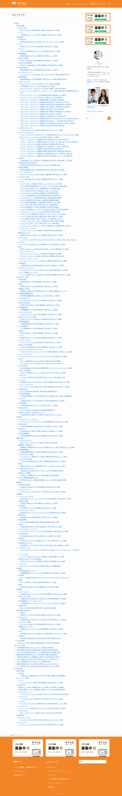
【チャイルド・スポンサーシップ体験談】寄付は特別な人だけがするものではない (45, 102)
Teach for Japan (23, 407)
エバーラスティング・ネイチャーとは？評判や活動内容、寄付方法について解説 (44, 421)
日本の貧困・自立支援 (23, 610)
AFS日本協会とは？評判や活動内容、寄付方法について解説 (38, 281)
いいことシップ (23, 706)
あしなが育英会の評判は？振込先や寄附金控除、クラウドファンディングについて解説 (46, 368)
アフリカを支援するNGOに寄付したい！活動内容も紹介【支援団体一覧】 (39, 652)
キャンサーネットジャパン (26, 510)
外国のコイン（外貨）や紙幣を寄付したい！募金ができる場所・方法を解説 (41, 687)
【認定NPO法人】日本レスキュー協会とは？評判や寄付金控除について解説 (43, 598)
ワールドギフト (23, 696)
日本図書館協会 (23, 307)
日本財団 (21, 575)
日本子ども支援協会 (24, 370)
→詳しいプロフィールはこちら (95, 111)
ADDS (20, 284)
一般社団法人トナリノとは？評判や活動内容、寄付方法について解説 (41, 35)
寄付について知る (20, 645)
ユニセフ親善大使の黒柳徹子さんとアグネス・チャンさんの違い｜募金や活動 (43, 186)
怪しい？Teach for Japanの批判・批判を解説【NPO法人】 (37, 410)
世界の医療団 (22, 519)
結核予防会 (22, 515)
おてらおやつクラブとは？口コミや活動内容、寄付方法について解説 (41, 300)
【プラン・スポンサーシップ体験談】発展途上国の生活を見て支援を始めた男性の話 (45, 151)
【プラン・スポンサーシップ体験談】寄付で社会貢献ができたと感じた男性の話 (44, 139)
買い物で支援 (20, 671)
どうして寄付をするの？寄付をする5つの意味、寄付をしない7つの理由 (38, 666)
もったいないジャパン (25, 692)
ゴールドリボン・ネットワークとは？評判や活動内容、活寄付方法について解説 (44, 531)
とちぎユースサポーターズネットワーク (30, 349)
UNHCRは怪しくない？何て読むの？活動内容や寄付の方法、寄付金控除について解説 (46, 160)
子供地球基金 (22, 403)
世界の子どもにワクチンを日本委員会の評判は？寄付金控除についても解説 (43, 561)
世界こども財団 (23, 58)
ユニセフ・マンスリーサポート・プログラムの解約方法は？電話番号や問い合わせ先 (45, 225)
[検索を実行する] (109, 118)
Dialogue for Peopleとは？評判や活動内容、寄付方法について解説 (40, 487)
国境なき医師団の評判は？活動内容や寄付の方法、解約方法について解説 (42, 170)
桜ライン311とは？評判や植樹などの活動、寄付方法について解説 (40, 30)
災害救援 (19, 589)
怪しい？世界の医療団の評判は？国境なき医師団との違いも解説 (39, 522)
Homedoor (22, 636)
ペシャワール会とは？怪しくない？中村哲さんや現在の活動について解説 (42, 556)
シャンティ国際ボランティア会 (28, 272)
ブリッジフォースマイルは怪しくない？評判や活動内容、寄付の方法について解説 (45, 386)
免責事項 (50, 787)
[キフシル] (19, 3)
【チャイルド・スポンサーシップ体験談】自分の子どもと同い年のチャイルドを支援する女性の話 (49, 118)
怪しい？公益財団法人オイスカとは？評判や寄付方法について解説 (40, 51)
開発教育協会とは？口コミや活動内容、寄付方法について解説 (39, 56)
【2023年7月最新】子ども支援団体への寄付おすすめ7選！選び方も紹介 (38, 657)
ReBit (20, 584)
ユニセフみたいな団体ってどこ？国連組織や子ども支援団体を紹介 (40, 188)
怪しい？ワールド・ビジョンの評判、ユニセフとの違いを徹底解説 (40, 84)
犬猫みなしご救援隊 (24, 473)
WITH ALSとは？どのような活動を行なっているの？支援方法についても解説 (43, 540)
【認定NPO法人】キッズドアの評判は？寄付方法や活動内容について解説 (42, 400)
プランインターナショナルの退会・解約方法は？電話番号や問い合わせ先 (42, 144)
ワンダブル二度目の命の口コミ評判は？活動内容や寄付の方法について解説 (43, 461)
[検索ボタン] (109, 4)
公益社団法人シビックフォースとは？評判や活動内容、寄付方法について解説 (43, 594)
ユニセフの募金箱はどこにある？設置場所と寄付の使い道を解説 (39, 207)
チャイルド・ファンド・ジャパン (28, 258)
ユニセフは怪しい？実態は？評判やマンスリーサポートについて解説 (41, 184)
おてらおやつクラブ (24, 298)
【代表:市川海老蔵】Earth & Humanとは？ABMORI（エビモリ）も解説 (41, 426)
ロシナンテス (22, 563)
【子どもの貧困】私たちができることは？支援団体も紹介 (34, 661)
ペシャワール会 (23, 554)
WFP (20, 246)
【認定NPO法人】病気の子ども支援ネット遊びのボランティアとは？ (41, 414)
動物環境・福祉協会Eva (26, 445)
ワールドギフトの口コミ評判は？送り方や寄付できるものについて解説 (41, 699)
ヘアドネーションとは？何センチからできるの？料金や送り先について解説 (41, 724)
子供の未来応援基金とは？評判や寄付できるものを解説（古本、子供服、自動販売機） (46, 396)
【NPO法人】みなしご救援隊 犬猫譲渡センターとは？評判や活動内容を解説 (43, 480)
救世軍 (20, 580)
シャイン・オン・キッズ (26, 496)
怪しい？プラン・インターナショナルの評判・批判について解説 (39, 137)
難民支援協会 (22, 77)
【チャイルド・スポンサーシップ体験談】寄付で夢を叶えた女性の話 (41, 114)
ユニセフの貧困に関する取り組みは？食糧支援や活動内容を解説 (39, 200)
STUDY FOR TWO (24, 302)
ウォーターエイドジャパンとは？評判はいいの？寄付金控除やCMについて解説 (44, 270)
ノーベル (21, 335)
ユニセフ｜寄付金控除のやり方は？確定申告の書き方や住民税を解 (40, 195)
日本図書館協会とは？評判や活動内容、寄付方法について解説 (39, 309)
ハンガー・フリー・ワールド (27, 228)
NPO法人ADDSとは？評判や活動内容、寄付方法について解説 (39, 286)
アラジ (20, 44)
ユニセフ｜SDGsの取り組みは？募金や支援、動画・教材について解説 (41, 216)
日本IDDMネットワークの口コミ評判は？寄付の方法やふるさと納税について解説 (44, 545)
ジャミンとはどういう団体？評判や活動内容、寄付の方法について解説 (41, 682)
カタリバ (21, 358)
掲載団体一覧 (18, 775)
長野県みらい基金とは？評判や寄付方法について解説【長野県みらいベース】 (43, 291)
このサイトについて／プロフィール (58, 771)
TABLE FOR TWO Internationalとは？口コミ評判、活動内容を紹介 (40, 165)
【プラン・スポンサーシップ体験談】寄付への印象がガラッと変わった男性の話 (44, 146)
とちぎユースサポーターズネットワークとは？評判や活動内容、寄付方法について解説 (46, 351)
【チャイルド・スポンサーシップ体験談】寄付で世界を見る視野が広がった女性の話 (45, 111)
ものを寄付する (21, 685)
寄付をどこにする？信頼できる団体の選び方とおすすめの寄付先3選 (39, 643)
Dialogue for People (24, 484)
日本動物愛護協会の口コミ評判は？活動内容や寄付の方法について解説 (41, 452)
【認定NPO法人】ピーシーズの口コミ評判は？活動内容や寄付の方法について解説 (45, 382)
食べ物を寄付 (20, 715)
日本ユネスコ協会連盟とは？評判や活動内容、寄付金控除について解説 (41, 65)
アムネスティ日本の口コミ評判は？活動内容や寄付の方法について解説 (41, 179)
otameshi (21, 673)
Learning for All (23, 389)
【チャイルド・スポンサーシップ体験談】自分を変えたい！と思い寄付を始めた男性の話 (47, 121)
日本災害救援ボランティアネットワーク (30, 601)
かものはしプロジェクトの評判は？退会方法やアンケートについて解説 (41, 130)
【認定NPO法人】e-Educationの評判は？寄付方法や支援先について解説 (42, 265)
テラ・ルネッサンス (24, 489)
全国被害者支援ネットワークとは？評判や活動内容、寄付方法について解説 (43, 573)
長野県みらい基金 (24, 288)
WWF (20, 463)
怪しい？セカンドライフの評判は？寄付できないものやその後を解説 (41, 713)
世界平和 (19, 482)
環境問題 (19, 417)
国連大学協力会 (23, 67)
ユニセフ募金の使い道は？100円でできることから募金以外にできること (42, 218)
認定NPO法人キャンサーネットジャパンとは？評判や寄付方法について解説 (43, 512)
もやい (20, 631)
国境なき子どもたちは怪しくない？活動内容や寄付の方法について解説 (41, 235)
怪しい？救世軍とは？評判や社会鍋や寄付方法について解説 (38, 582)
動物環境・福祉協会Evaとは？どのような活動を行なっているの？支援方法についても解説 (47, 447)
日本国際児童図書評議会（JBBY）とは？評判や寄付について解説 (40, 295)
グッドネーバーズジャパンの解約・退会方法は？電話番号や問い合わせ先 (42, 256)
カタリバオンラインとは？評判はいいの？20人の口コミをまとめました (41, 363)
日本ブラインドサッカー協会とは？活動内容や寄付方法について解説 (41, 319)
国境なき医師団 (23, 167)
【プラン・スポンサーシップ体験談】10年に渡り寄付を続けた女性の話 (41, 149)
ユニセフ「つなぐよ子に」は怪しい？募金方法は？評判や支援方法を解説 (42, 221)
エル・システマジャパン (26, 354)
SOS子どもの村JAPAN (25, 344)
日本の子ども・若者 (22, 277)
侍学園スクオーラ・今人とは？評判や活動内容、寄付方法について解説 (41, 629)
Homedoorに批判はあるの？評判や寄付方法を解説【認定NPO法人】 (40, 638)
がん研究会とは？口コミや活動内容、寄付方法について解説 (38, 508)
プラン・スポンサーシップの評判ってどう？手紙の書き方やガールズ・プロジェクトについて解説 (49, 135)
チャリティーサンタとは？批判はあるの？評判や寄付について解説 (40, 342)
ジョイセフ (22, 242)
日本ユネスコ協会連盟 (25, 63)
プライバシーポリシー (54, 783)
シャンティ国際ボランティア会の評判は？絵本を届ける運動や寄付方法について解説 (45, 274)
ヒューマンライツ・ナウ (26, 72)
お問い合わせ (52, 767)
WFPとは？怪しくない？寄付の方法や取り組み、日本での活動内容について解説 (44, 249)
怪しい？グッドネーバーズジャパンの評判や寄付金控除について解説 (41, 253)
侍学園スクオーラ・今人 (26, 626)
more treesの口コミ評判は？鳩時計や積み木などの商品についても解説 (41, 431)
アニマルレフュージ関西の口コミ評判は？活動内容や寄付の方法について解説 (43, 456)
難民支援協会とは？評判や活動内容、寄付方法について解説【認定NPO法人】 (43, 79)
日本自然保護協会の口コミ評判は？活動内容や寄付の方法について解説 (41, 435)
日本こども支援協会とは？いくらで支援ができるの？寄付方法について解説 (43, 372)
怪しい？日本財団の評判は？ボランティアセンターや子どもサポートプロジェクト (45, 577)
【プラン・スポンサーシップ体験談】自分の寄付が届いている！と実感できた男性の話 (46, 153)
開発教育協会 (22, 53)
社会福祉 (19, 568)
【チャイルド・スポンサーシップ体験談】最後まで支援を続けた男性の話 (42, 100)
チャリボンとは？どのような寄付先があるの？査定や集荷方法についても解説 (43, 703)
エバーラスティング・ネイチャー (28, 419)
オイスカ (21, 49)
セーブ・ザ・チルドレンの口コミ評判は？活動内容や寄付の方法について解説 (43, 174)
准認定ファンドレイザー (93, 81)
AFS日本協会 (22, 279)
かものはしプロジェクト (26, 128)
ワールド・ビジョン (24, 81)
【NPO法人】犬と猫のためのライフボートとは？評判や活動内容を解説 (41, 470)
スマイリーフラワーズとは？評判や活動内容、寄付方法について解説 (41, 314)
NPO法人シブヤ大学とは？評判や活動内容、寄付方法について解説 (40, 615)
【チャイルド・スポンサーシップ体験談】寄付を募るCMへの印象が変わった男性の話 (46, 104)
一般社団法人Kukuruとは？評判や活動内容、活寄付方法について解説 (41, 526)
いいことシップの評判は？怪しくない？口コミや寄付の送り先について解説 (43, 708)
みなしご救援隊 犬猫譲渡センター (29, 477)
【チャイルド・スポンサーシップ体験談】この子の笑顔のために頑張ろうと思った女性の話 (47, 123)
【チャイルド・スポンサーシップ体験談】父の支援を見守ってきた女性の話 (43, 116)
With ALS (21, 538)
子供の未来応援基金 (24, 393)
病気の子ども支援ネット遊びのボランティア (32, 412)
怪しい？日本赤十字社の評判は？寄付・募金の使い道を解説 (38, 608)
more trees (22, 428)
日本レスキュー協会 (24, 596)
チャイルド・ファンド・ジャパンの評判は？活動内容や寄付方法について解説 (43, 260)
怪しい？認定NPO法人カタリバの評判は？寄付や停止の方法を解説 (40, 361)
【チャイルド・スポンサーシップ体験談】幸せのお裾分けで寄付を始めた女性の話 (45, 107)
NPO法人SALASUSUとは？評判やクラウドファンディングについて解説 (42, 42)
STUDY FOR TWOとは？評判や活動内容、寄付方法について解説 (40, 305)
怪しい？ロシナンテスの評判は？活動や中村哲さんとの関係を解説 (40, 566)
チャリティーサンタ (24, 340)
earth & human (23, 424)
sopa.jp (21, 330)
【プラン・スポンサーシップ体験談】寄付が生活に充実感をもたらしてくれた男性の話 (46, 156)
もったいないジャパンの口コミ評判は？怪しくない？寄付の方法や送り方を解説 (44, 694)
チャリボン (22, 701)
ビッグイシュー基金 (24, 622)
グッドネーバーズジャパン (26, 251)
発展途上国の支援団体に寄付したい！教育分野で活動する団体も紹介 (37, 654)
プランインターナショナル (26, 132)
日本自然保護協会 (24, 433)
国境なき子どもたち (24, 232)
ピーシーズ (22, 379)
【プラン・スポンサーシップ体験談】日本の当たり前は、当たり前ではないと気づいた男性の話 (49, 142)
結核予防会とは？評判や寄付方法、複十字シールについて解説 (39, 517)
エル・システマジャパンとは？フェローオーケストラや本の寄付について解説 (43, 356)
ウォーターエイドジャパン (26, 267)
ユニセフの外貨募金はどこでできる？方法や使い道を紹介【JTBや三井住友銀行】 (44, 209)
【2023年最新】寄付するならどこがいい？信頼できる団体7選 (35, 647)
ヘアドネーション (22, 722)
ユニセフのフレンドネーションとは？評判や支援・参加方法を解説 (40, 211)
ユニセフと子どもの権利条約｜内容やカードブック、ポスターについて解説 (43, 214)
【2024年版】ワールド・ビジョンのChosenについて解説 (37, 86)
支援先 (17, 23)
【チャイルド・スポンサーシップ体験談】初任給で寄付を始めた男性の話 (42, 125)
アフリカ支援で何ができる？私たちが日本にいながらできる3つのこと (37, 659)
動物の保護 (20, 438)
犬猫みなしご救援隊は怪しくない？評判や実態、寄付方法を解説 (39, 475)
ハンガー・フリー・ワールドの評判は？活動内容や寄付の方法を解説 (41, 230)
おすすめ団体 (20, 640)
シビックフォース (24, 591)
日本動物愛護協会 (24, 449)
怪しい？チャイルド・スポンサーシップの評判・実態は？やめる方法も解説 (43, 88)
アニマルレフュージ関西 (26, 454)
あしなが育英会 (23, 365)
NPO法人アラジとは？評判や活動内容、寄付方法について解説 (39, 46)
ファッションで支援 (22, 678)
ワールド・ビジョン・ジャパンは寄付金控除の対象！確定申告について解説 (43, 95)
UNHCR (21, 158)
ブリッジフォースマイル (26, 384)
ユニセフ (21, 181)
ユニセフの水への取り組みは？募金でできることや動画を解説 (39, 204)
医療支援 (19, 494)
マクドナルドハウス (24, 547)
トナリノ (21, 32)
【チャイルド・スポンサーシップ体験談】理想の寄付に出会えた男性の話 (42, 109)
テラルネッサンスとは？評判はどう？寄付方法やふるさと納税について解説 (43, 491)
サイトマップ (52, 775)
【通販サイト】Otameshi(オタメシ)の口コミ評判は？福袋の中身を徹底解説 (42, 675)
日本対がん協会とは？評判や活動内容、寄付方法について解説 (39, 503)
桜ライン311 (22, 28)
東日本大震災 (20, 25)
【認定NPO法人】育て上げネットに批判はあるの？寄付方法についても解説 (43, 619)
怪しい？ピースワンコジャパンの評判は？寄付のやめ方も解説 (39, 442)
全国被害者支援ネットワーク (27, 570)
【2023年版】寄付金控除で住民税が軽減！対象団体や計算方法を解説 (37, 650)
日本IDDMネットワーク (26, 543)
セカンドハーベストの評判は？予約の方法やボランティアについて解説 (41, 720)
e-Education (22, 263)
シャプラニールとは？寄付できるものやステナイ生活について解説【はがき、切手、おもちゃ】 (49, 239)
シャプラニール (23, 237)
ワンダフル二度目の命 (25, 459)
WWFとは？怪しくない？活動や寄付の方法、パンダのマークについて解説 (42, 466)
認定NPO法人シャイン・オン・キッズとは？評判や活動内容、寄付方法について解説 (45, 498)
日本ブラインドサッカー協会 (27, 316)
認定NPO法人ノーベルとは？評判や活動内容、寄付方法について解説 (41, 337)
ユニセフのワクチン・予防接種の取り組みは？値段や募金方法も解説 (41, 198)
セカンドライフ (23, 710)
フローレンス (22, 375)
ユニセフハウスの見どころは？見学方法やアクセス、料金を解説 (39, 223)
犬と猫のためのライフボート (27, 468)
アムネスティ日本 (24, 177)
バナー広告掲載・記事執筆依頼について (26, 767)
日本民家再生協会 (24, 321)
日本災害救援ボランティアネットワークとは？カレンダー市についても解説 (43, 603)
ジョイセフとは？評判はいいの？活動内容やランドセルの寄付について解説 (43, 244)
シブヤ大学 (22, 612)
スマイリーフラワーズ (25, 312)
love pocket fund (23, 533)
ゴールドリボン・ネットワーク (28, 529)
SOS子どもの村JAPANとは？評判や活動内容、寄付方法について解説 (41, 347)
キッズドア (22, 398)
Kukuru (21, 524)
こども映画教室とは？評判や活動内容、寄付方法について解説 (39, 328)
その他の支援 (18, 668)
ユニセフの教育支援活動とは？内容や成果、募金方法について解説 (40, 202)
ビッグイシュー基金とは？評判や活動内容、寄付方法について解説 (40, 624)
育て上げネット (23, 617)
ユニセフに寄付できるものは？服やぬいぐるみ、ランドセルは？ (39, 191)
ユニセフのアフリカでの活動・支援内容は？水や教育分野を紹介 (39, 193)
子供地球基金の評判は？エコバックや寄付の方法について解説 (39, 405)
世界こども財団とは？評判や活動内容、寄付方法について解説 (39, 60)
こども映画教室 (23, 326)
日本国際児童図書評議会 (26, 293)
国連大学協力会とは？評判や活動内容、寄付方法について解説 (39, 70)
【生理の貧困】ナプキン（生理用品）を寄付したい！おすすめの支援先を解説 (42, 689)
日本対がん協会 (23, 501)
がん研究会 (22, 505)
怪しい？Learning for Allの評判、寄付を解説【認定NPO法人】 (39, 391)
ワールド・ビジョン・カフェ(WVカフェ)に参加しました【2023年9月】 (41, 97)
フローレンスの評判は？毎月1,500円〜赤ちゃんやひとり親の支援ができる (42, 377)
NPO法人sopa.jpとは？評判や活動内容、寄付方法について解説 (39, 333)
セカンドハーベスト (24, 717)
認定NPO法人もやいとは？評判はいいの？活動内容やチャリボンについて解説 (43, 633)
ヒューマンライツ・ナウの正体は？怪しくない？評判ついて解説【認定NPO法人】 (45, 74)
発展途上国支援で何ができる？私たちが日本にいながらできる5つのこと (38, 664)
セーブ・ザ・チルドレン (26, 172)
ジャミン (21, 680)
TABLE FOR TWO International (28, 163)
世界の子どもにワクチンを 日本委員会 (30, 559)
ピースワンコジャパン (25, 440)
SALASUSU (22, 39)
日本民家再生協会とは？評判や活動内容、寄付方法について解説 (39, 323)
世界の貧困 (20, 37)
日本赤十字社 (22, 605)
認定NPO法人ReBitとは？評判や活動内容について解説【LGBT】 (39, 587)
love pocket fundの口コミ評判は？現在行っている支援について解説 (40, 536)
